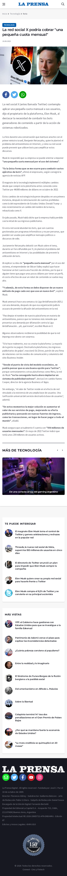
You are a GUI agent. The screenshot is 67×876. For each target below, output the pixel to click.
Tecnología (15, 13)
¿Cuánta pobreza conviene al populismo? (37, 650)
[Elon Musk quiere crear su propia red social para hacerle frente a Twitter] (9, 580)
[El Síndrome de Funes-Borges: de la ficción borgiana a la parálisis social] (9, 678)
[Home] (33, 770)
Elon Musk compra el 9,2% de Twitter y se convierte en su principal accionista (37, 593)
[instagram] (39, 777)
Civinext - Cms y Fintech (33, 869)
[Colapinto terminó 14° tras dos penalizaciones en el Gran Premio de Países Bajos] (9, 716)
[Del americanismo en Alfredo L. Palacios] (9, 690)
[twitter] (14, 94)
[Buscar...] (63, 4)
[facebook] (6, 94)
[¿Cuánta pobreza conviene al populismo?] (9, 652)
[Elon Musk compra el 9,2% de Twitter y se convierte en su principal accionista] (9, 593)
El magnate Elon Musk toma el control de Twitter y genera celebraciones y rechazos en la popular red (37, 534)
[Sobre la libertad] (9, 703)
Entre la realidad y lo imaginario (32, 663)
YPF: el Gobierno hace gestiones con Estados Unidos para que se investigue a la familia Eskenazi (38, 625)
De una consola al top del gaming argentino (33, 491)
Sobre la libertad (24, 701)
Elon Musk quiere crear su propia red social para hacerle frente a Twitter (38, 580)
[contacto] (6, 777)
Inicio (4, 13)
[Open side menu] (3, 4)
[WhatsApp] (22, 94)
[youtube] (31, 777)
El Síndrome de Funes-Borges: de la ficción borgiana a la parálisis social (38, 678)
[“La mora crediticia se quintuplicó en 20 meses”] (9, 744)
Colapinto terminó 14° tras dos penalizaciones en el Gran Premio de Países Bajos (38, 717)
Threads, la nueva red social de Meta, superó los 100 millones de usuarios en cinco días (38, 550)
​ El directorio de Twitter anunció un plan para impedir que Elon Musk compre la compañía (36, 565)
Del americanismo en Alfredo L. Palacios (36, 688)
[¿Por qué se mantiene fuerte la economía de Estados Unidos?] (9, 732)
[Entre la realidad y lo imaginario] (9, 665)
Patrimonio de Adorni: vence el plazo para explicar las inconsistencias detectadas (37, 639)
